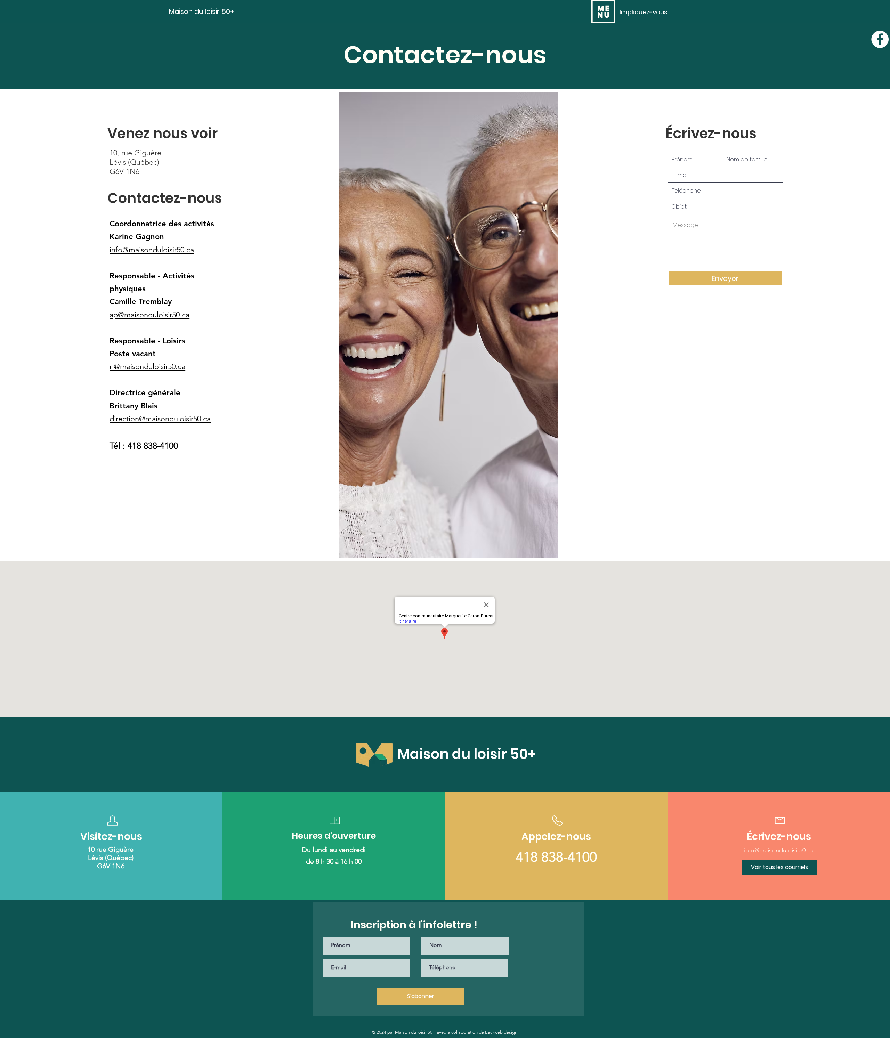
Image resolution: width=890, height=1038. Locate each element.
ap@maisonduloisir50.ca (149, 314)
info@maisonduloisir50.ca (152, 249)
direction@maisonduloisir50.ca (160, 418)
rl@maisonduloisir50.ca (147, 366)
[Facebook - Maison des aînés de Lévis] (880, 39)
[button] (603, 11)
